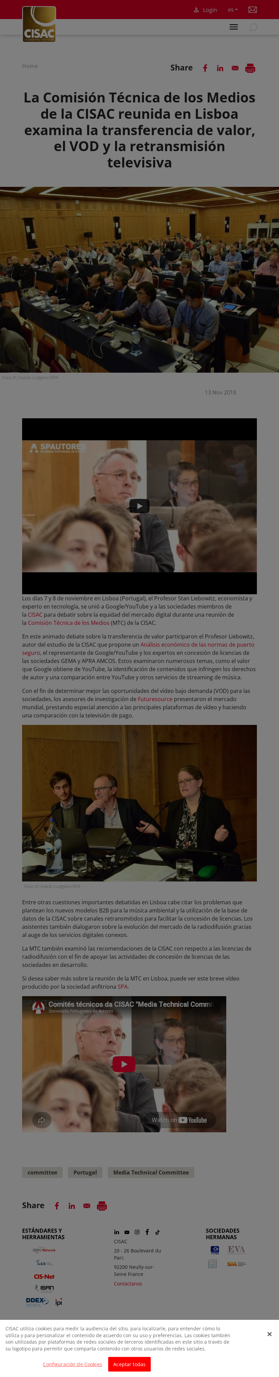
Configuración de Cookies (72, 1364)
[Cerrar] (269, 1334)
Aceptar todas (129, 1364)
